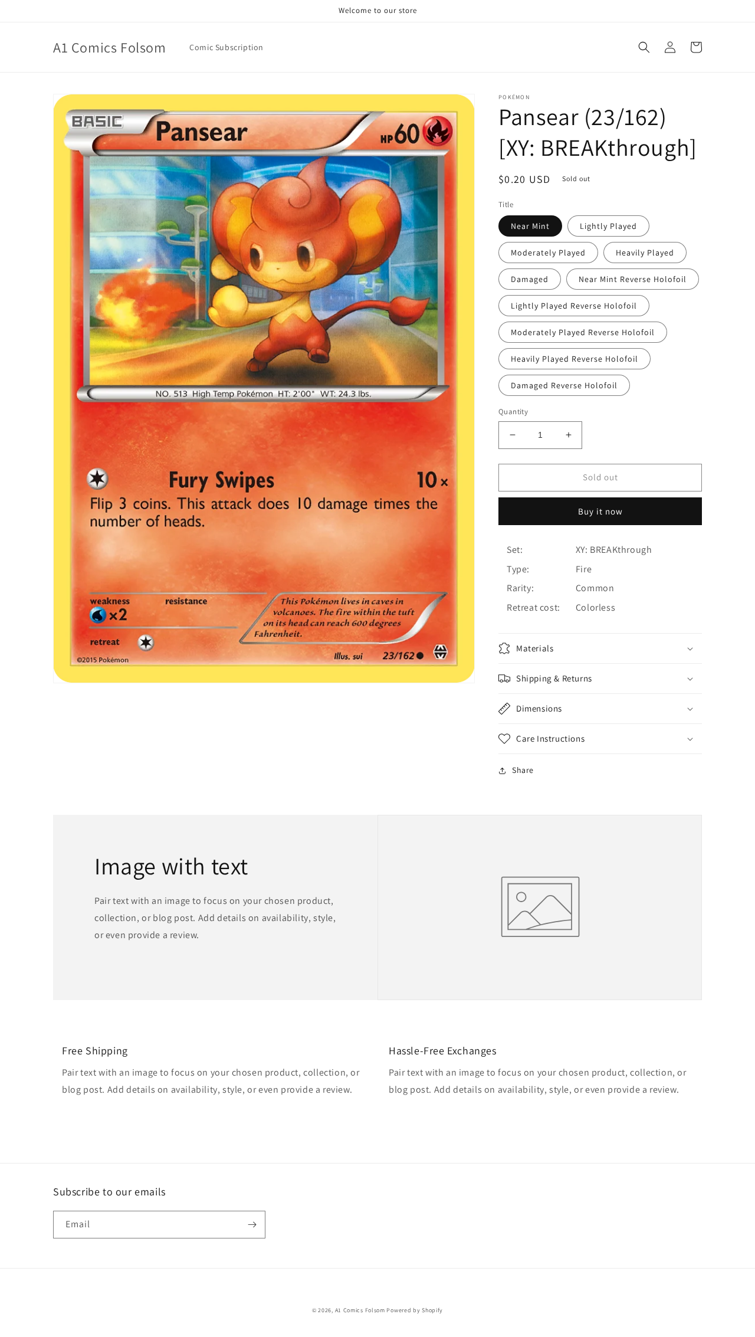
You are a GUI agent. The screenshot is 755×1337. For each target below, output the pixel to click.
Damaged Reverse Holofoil (564, 385)
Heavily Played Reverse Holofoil (574, 358)
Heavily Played (645, 252)
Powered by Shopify (414, 1310)
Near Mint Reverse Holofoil (633, 279)
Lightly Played (608, 226)
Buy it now (600, 511)
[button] (644, 47)
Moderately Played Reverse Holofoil (583, 332)
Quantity (513, 412)
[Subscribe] (252, 1224)
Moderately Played (548, 252)
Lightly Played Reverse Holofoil (574, 305)
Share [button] (523, 770)
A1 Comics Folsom (360, 1310)
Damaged (530, 279)
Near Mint (530, 226)
